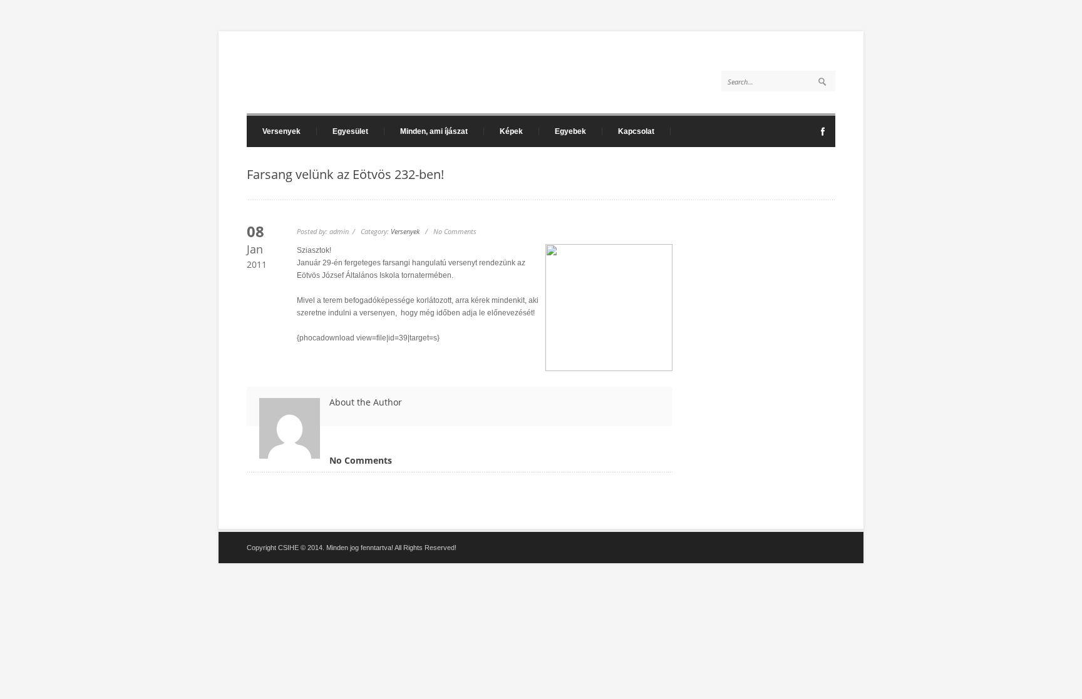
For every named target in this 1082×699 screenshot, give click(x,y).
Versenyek (281, 131)
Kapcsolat (636, 131)
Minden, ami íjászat (434, 131)
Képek (511, 131)
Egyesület (350, 131)
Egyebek (570, 131)
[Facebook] (823, 135)
